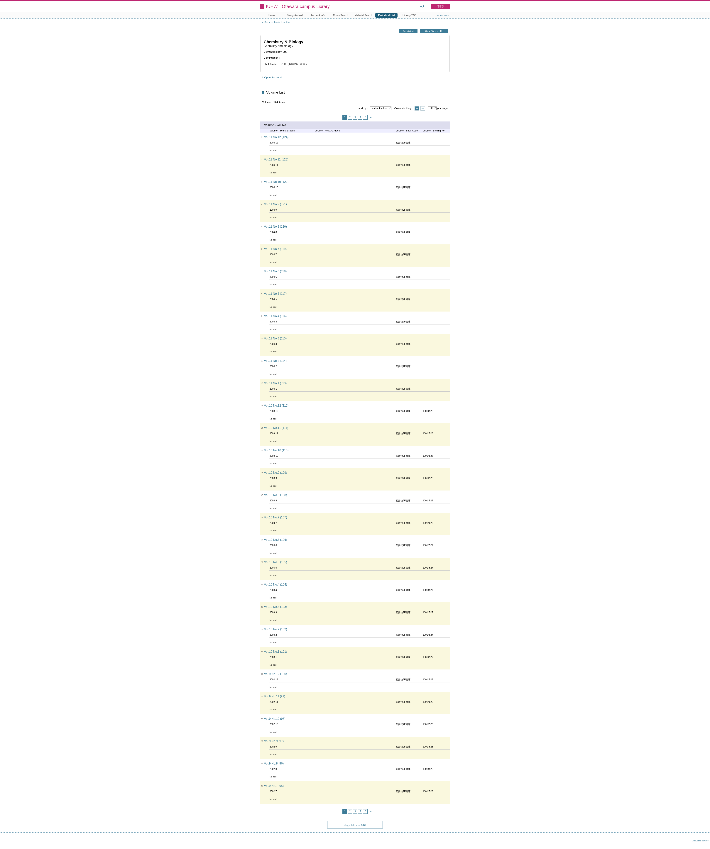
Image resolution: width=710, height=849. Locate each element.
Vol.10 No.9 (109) (275, 472)
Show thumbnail (422, 108)
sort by (362, 107)
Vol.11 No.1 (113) (275, 383)
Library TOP (409, 15)
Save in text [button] (408, 31)
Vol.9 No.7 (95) (274, 785)
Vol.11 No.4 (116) (275, 316)
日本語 (440, 6)
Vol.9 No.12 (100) (275, 674)
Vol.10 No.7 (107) (275, 517)
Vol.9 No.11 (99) (274, 696)
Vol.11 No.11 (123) (276, 159)
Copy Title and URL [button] (434, 31)
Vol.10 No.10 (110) (276, 450)
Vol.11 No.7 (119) (275, 249)
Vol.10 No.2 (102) (275, 629)
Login (422, 6)
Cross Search (340, 15)
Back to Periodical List (277, 22)
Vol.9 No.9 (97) (274, 741)
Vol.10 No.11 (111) (276, 427)
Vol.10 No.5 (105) (275, 562)
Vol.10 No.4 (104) (275, 584)
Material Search (363, 15)
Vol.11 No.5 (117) (275, 293)
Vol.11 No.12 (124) (276, 137)
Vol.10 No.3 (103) (275, 606)
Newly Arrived (295, 15)
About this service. (700, 841)
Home (271, 15)
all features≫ (443, 15)
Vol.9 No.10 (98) (274, 718)
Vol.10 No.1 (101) (275, 651)
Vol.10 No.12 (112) (276, 405)
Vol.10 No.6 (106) (275, 539)
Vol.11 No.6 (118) (275, 271)
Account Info (317, 15)
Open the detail (273, 77)
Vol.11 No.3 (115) (275, 338)
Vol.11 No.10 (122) (276, 181)
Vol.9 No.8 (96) (274, 763)
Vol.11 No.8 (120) (275, 226)
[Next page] (370, 117)
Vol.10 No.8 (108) (275, 495)
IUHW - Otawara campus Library (298, 6)
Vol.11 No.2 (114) (275, 360)
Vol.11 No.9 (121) (275, 204)
